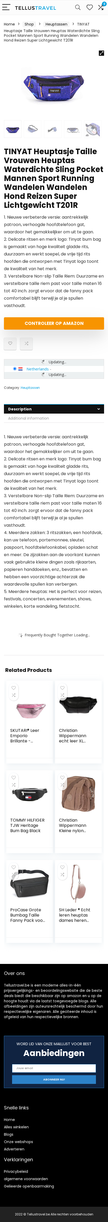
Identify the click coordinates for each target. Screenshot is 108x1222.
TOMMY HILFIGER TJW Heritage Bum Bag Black (27, 825)
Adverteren (14, 1149)
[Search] (78, 7)
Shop (29, 24)
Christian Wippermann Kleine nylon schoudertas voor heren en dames (73, 833)
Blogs (8, 1134)
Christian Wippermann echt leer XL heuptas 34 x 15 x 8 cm (76, 741)
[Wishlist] (90, 7)
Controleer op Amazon (54, 323)
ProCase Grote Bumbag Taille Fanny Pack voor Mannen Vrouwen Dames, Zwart (27, 923)
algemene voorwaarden (26, 1178)
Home (9, 24)
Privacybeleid (16, 1171)
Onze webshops (18, 1141)
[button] (101, 53)
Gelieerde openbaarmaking (29, 1186)
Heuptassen (56, 24)
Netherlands (37, 368)
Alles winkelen (16, 1127)
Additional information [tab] (28, 418)
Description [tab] (20, 409)
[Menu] (6, 7)
